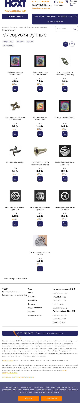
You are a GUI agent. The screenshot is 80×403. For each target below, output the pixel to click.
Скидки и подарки (55, 22)
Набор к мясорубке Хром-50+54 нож (40, 74)
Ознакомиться (51, 398)
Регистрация (59, 5)
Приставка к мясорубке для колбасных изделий (40, 163)
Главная (5, 27)
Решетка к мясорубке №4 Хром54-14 (65, 208)
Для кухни (21, 27)
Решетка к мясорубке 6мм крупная (40, 253)
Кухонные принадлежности (36, 27)
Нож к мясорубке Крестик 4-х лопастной (15, 118)
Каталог (13, 27)
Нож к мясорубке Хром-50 (65, 117)
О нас (35, 16)
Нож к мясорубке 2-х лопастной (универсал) (65, 74)
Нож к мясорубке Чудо (15, 162)
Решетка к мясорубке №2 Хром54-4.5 (65, 163)
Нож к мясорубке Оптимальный (40, 118)
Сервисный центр (34, 315)
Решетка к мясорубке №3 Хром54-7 (15, 208)
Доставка (51, 16)
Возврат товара (7, 360)
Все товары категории (15, 279)
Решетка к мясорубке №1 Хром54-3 (40, 208)
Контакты (72, 16)
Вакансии (31, 312)
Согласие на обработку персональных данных (18, 377)
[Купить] (15, 88)
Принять (28, 398)
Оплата (42, 16)
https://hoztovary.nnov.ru (41, 8)
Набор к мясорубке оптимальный (15, 74)
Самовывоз (62, 16)
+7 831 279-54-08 (40, 1)
